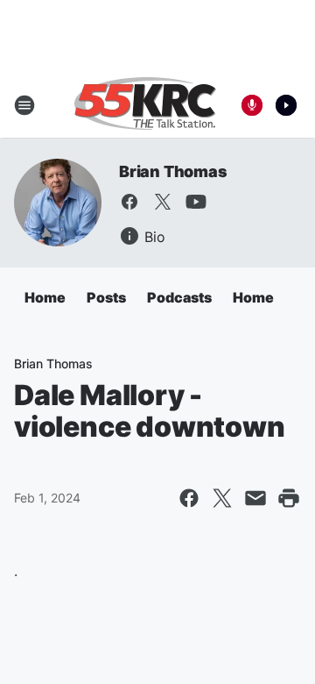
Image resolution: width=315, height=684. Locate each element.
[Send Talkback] (252, 105)
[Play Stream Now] (286, 105)
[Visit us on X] (162, 201)
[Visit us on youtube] (196, 201)
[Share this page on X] (222, 498)
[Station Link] (145, 105)
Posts (106, 297)
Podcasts (179, 297)
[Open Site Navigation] (24, 105)
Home (45, 297)
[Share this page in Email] (255, 498)
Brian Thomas (173, 171)
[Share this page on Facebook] (189, 498)
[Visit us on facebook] (129, 201)
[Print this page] (288, 498)
